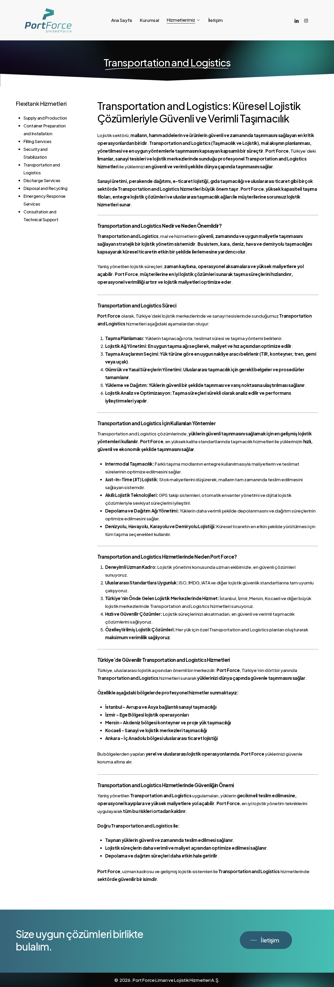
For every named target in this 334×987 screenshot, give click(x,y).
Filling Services (37, 141)
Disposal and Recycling (45, 188)
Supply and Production (45, 118)
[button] (266, 940)
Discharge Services (41, 180)
